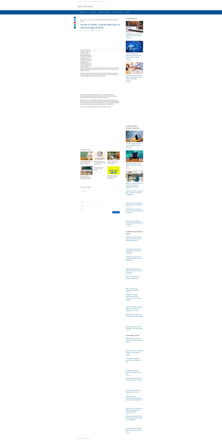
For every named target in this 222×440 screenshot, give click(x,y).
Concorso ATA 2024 (117, 12)
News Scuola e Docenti (104, 12)
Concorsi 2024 (82, 12)
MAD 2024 (127, 12)
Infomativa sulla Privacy (92, 1)
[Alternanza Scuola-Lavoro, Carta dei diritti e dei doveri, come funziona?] (100, 156)
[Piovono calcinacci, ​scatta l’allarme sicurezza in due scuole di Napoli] (113, 156)
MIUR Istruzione (85, 6)
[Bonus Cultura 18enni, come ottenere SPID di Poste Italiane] (113, 170)
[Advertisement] (100, 40)
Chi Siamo (79, 1)
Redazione (84, 1)
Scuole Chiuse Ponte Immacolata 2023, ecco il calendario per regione (85, 177)
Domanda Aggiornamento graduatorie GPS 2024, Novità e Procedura (86, 163)
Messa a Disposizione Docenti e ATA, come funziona (98, 169)
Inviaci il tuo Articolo (101, 1)
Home (81, 19)
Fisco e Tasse (93, 12)
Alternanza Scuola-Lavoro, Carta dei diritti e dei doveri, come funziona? (100, 163)
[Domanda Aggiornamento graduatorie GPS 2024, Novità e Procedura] (86, 156)
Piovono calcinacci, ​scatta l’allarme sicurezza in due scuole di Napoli (113, 162)
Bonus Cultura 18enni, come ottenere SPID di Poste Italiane (112, 177)
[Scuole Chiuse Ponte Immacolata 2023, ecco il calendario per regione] (86, 170)
